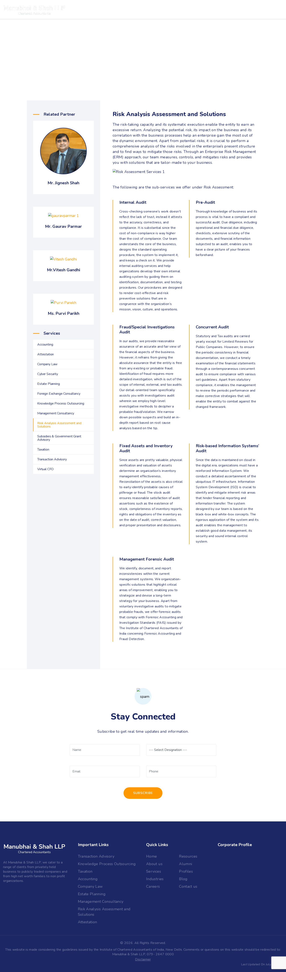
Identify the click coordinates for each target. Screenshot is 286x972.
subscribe (143, 793)
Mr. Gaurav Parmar (63, 226)
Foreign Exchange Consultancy (58, 393)
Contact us (191, 9)
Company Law (47, 364)
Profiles (186, 871)
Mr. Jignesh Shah (63, 183)
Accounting (45, 344)
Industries (116, 9)
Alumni (185, 863)
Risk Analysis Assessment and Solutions (59, 425)
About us (90, 9)
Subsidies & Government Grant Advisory (59, 438)
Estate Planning (48, 384)
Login (215, 9)
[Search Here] (236, 9)
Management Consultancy (55, 413)
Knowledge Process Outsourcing (60, 403)
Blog (183, 878)
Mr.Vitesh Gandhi (63, 270)
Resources (188, 856)
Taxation (43, 449)
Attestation (45, 354)
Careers (166, 9)
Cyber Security (47, 374)
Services (142, 9)
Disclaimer (143, 959)
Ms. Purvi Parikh (63, 313)
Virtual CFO (45, 469)
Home (151, 856)
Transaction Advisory (52, 459)
